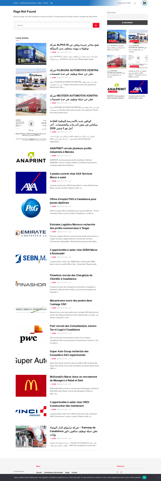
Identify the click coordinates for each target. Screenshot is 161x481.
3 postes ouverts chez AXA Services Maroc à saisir (71, 175)
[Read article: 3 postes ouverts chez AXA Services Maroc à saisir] (31, 183)
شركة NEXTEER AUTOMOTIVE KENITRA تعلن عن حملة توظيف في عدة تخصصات (74, 97)
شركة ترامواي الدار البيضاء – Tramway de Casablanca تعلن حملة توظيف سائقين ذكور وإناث (73, 431)
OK (144, 477)
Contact (45, 3)
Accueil (15, 3)
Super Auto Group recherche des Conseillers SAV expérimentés (69, 353)
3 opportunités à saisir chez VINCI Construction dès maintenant (69, 404)
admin (54, 52)
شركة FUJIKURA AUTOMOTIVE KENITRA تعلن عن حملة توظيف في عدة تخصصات (74, 72)
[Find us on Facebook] (117, 472)
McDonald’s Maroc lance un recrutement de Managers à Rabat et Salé (73, 378)
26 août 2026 (62, 52)
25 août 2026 (62, 438)
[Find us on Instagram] (121, 472)
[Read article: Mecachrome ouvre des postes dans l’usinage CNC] (31, 310)
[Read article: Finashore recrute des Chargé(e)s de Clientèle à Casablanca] (31, 284)
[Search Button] (51, 3)
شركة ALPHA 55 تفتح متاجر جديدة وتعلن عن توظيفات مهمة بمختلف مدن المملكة (74, 46)
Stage (39, 3)
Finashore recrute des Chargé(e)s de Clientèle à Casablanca (71, 277)
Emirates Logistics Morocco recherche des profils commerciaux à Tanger (72, 226)
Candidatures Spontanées (27, 3)
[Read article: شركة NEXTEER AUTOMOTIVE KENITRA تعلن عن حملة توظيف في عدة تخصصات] (31, 105)
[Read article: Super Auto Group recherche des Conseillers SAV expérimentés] (31, 360)
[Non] (158, 477)
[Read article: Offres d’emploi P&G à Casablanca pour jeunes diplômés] (31, 208)
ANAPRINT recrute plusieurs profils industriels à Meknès (70, 150)
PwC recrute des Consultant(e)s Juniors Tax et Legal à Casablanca (73, 327)
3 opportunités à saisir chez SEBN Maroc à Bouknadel (74, 251)
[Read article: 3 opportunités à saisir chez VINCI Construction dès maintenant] (31, 411)
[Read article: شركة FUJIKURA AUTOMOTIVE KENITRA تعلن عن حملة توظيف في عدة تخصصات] (31, 79)
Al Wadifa (113, 41)
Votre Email (111, 12)
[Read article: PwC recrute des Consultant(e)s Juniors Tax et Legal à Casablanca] (31, 335)
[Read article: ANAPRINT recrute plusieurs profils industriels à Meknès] (31, 157)
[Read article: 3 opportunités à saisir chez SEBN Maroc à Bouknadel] (31, 259)
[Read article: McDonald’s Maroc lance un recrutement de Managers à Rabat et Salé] (31, 386)
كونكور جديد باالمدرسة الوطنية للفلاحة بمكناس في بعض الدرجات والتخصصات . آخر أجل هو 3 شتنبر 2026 (74, 124)
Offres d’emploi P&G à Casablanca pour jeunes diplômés (73, 200)
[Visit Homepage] (145, 3)
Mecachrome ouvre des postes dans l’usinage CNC (71, 302)
